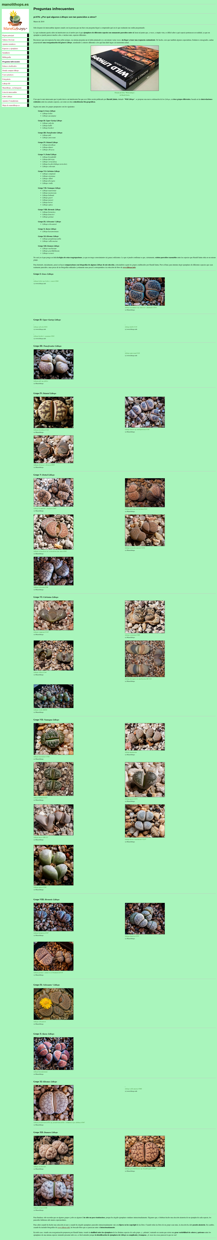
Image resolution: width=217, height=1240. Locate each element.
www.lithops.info (129, 267)
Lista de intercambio (9, 92)
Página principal (8, 35)
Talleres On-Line (8, 40)
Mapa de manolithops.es (11, 105)
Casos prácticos (7, 74)
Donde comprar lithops (10, 70)
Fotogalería (6, 79)
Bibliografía (6, 57)
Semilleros (6, 53)
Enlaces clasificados (9, 66)
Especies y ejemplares (10, 48)
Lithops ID (6, 83)
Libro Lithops (7, 96)
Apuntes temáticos (8, 44)
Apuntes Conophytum (10, 101)
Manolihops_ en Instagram (11, 88)
